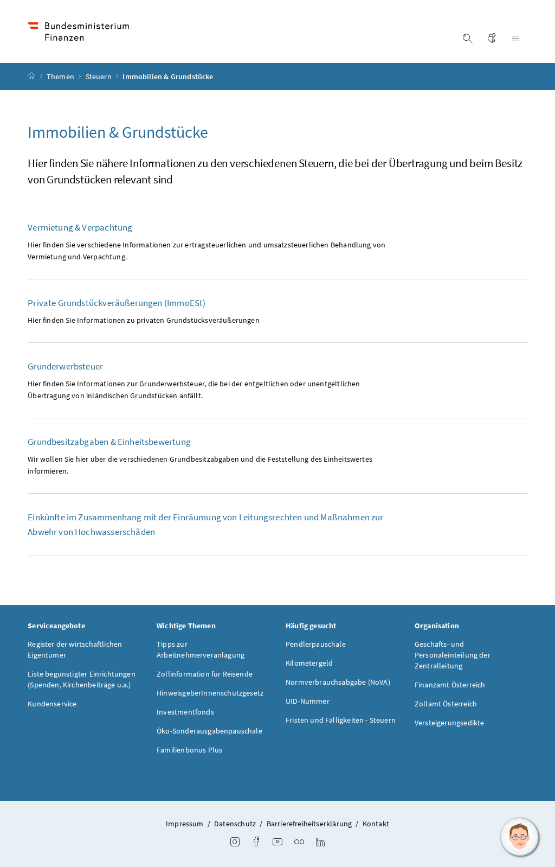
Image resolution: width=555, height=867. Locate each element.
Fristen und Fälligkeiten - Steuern (341, 720)
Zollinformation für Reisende (205, 674)
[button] (520, 837)
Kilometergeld (309, 663)
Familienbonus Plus (189, 750)
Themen (61, 76)
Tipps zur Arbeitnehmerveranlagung (200, 649)
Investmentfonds (185, 712)
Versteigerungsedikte (450, 723)
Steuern (99, 76)
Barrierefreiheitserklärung (309, 823)
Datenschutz (235, 823)
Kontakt (376, 823)
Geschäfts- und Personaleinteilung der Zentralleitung (453, 655)
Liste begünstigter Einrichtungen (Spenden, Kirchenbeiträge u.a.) (81, 679)
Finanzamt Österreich (450, 685)
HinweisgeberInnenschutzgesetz (210, 693)
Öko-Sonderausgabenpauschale (209, 731)
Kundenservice (52, 704)
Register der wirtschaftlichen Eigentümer (75, 649)
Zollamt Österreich (446, 704)
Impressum (185, 823)
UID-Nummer (308, 701)
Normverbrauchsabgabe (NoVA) (338, 682)
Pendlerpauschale (316, 644)
